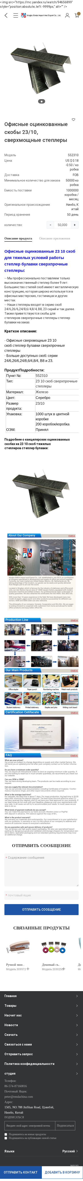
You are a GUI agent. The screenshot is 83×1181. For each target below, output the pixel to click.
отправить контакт (21, 1172)
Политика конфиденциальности (29, 1064)
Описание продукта (18, 238)
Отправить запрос (18, 1054)
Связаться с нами (18, 1044)
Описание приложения (54, 238)
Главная (10, 996)
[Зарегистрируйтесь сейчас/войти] (67, 15)
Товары (10, 1005)
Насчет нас (13, 1015)
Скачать (10, 1034)
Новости (11, 1025)
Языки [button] (39, 1151)
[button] (41, 101)
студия (9, 1073)
